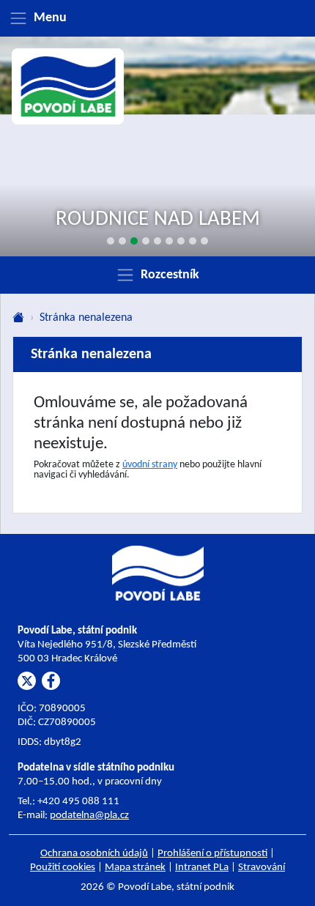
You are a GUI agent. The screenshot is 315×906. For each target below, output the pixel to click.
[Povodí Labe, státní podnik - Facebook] (51, 681)
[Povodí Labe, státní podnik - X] (27, 681)
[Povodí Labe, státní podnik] (68, 86)
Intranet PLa (202, 867)
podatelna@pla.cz (89, 815)
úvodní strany (149, 464)
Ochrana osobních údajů (94, 853)
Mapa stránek (135, 867)
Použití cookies (62, 867)
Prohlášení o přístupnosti (212, 853)
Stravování (261, 867)
